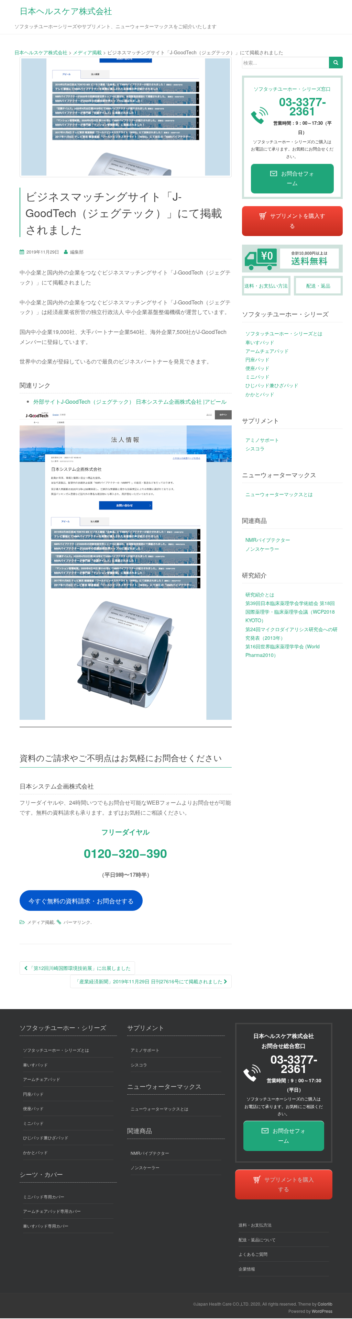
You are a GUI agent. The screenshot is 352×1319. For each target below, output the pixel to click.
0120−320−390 (125, 853)
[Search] (336, 62)
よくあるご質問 (253, 1254)
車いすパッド (259, 342)
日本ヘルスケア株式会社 (66, 10)
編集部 (77, 251)
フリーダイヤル (125, 832)
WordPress (322, 1311)
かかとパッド (259, 394)
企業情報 (247, 1269)
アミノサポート (262, 439)
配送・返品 (318, 285)
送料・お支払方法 (255, 1225)
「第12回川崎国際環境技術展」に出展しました (79, 967)
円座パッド (257, 359)
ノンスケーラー (262, 548)
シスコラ (255, 448)
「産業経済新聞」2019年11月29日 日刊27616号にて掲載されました (149, 981)
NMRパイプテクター (267, 539)
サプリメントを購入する (297, 221)
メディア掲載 (40, 922)
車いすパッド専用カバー (45, 1226)
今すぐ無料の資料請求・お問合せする (81, 900)
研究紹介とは (259, 594)
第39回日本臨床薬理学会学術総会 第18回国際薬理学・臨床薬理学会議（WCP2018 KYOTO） (290, 612)
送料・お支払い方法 (266, 285)
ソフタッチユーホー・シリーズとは (283, 333)
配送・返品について (257, 1239)
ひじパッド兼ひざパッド (271, 385)
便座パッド (257, 368)
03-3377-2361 (302, 106)
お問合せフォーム (297, 178)
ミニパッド (257, 376)
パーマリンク (77, 922)
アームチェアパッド (267, 350)
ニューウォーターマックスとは (279, 494)
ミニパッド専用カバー (43, 1196)
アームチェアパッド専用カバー (52, 1211)
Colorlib (325, 1304)
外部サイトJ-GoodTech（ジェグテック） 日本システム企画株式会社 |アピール (130, 401)
